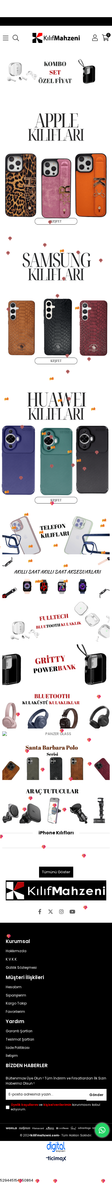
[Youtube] (72, 911)
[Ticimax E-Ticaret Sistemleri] (56, 1159)
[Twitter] (50, 911)
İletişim (12, 1055)
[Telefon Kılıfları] (56, 534)
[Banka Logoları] (56, 1128)
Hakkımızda (16, 951)
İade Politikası (18, 1047)
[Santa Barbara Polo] (56, 759)
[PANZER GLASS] (56, 734)
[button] (36, 88)
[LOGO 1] (56, 890)
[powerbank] (56, 664)
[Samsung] (56, 303)
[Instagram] (61, 911)
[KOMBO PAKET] (56, 71)
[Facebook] (39, 911)
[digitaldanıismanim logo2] (56, 1147)
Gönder (96, 1094)
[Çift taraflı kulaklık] (56, 621)
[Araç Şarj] (56, 803)
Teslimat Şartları (20, 1039)
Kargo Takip (16, 1003)
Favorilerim (15, 1011)
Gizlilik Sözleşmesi (21, 967)
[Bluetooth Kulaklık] (56, 708)
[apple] (56, 163)
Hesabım (14, 987)
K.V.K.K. (12, 959)
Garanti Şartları (19, 1031)
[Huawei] (56, 442)
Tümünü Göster (56, 872)
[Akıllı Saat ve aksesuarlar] (56, 577)
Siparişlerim (16, 995)
